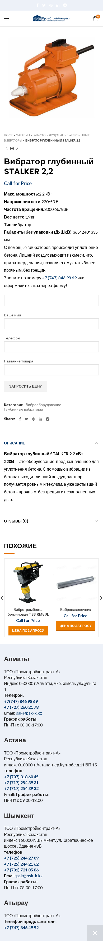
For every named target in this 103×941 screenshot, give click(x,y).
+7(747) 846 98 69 (21, 701)
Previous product (6, 148)
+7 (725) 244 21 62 (21, 863)
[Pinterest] (51, 5)
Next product (17, 148)
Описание (14, 443)
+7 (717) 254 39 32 (21, 788)
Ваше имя (12, 315)
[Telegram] (65, 5)
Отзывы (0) (16, 521)
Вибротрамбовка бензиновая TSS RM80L (28, 612)
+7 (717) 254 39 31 (21, 782)
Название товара (18, 361)
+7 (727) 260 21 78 (21, 707)
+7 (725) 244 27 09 (21, 857)
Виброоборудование (50, 135)
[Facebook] (37, 5)
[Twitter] (44, 5)
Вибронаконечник (75, 609)
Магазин (23, 135)
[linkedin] (57, 5)
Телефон (12, 338)
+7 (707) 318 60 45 (21, 776)
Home (8, 135)
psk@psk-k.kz (28, 712)
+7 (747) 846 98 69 (59, 277)
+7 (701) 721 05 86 (21, 869)
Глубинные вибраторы (23, 409)
